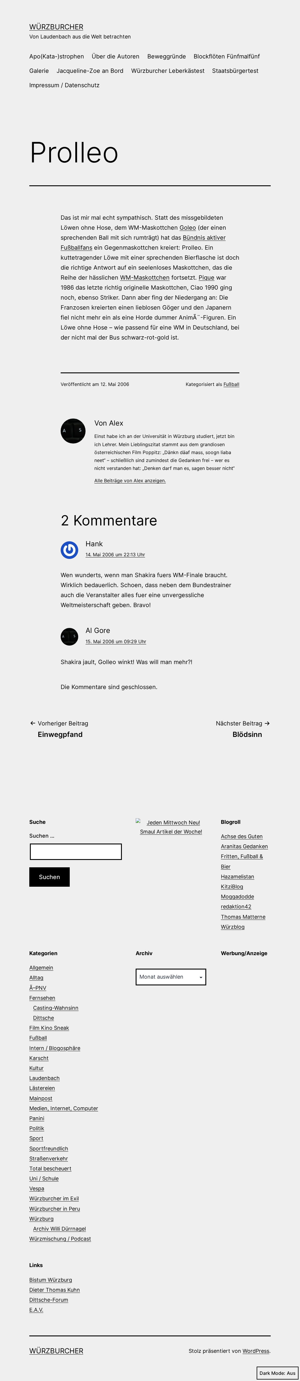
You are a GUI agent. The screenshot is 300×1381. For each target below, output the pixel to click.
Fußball (231, 384)
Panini (36, 1118)
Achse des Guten (242, 836)
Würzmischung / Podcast (60, 1239)
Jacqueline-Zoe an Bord (90, 70)
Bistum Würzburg (50, 1280)
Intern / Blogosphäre (54, 1048)
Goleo (188, 227)
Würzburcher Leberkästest (167, 70)
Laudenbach (44, 1078)
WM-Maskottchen (145, 277)
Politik (36, 1128)
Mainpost (40, 1098)
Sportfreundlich (48, 1148)
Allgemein (41, 968)
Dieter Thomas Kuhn (54, 1290)
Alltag (36, 978)
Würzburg (41, 1219)
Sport (36, 1138)
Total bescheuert (50, 1168)
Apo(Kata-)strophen (56, 56)
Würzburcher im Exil (54, 1198)
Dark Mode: (272, 1373)
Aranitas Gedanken (244, 846)
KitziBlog (232, 886)
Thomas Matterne (243, 917)
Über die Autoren (115, 56)
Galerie (39, 70)
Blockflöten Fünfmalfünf (227, 56)
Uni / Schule (44, 1178)
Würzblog (233, 927)
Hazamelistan (237, 876)
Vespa (36, 1188)
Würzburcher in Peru (54, 1209)
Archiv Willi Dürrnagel (59, 1229)
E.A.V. (36, 1310)
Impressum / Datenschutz (64, 85)
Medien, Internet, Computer (63, 1108)
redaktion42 (236, 906)
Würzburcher (56, 27)
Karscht (39, 1058)
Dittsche (43, 1018)
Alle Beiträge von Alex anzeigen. (130, 480)
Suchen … (41, 836)
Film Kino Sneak (49, 1028)
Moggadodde (237, 896)
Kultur (36, 1068)
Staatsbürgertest (235, 70)
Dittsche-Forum (48, 1300)
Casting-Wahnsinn (56, 1008)
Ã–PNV (37, 988)
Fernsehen (42, 998)
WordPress (256, 1351)
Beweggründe (166, 56)
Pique (206, 277)
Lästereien (42, 1088)
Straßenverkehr (48, 1158)
